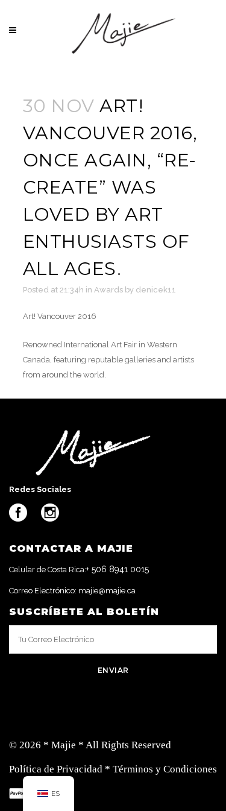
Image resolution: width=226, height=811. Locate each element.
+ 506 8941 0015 (117, 569)
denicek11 (156, 289)
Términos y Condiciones (165, 769)
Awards (108, 289)
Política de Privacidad (55, 769)
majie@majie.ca (107, 590)
